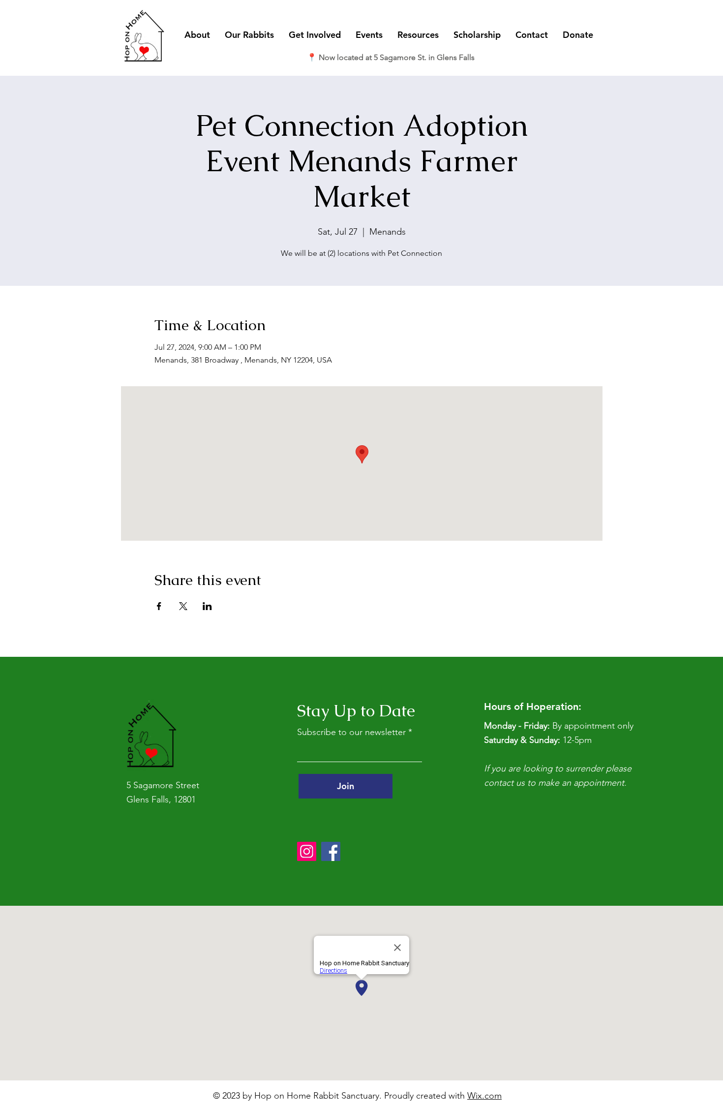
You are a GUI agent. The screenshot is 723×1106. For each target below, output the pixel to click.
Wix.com (484, 1095)
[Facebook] (330, 851)
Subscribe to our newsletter (351, 732)
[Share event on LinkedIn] (207, 606)
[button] (197, 35)
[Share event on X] (183, 606)
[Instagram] (306, 851)
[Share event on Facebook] (159, 606)
